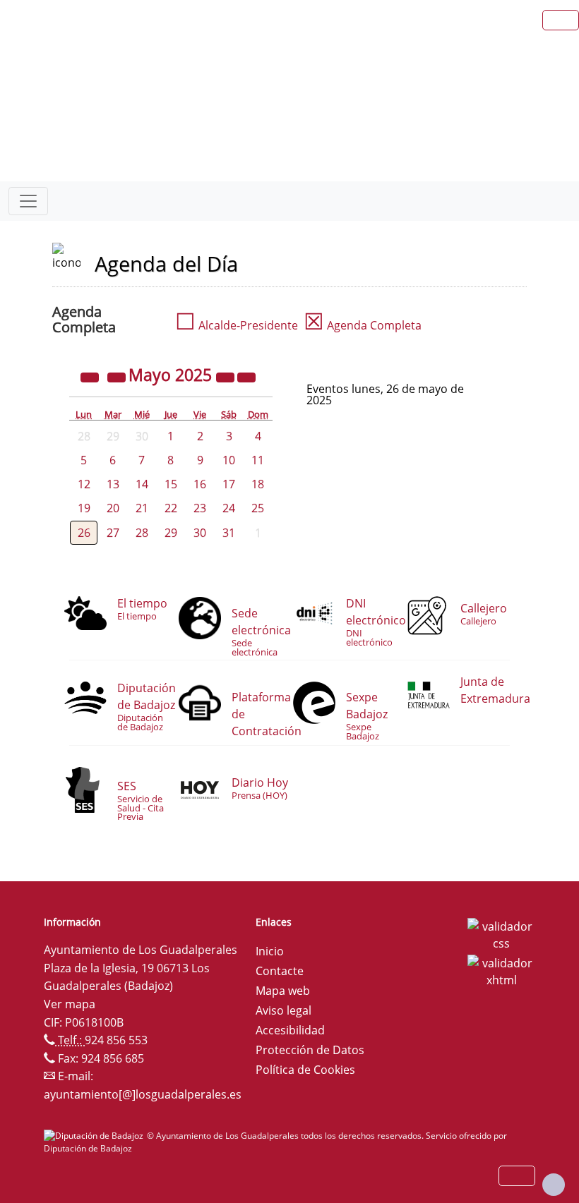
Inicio (270, 951)
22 (171, 508)
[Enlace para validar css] (501, 933)
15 (171, 484)
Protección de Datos (310, 1050)
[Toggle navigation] (28, 201)
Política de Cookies (305, 1069)
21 (142, 508)
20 (113, 508)
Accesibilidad (290, 1030)
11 (257, 460)
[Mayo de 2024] (91, 377)
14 (142, 484)
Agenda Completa (363, 325)
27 (113, 532)
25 (257, 508)
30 (199, 532)
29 (171, 532)
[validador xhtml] (501, 970)
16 (199, 484)
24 (228, 508)
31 (228, 532)
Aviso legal (283, 1010)
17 (228, 484)
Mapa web (283, 990)
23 (199, 508)
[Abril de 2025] (118, 377)
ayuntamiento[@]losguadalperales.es (142, 1094)
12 (84, 484)
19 (84, 508)
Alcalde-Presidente (236, 325)
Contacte (280, 971)
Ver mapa (69, 1004)
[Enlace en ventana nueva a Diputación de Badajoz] (95, 1136)
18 (257, 484)
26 (84, 532)
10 (228, 460)
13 (113, 484)
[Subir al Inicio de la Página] (553, 1184)
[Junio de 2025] (246, 377)
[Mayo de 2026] (226, 377)
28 (142, 532)
